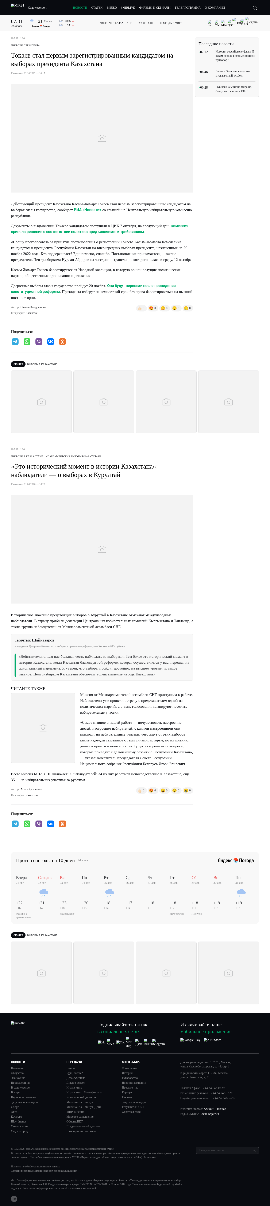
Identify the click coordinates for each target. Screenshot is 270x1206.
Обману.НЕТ (74, 1121)
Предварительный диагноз (83, 1126)
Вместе (70, 1068)
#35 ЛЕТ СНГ (146, 23)
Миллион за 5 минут (79, 1102)
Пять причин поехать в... (82, 1131)
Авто (14, 1111)
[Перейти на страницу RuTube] (149, 1042)
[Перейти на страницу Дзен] (139, 1042)
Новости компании (134, 1082)
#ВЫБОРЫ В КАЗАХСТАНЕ (116, 23)
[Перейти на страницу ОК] (120, 1042)
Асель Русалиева (31, 789)
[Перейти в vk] (50, 342)
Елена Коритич (209, 1114)
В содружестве (20, 1087)
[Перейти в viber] (39, 342)
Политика (17, 1068)
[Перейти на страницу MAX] (111, 1042)
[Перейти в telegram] (15, 342)
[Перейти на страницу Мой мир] (130, 1042)
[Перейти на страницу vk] (101, 1042)
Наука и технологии (23, 1097)
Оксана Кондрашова (33, 307)
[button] (37, 7)
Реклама (127, 1097)
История (127, 1073)
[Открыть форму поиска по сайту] (255, 8)
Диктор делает (75, 1082)
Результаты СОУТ (133, 1107)
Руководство (130, 1078)
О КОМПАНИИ (215, 7)
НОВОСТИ (80, 7)
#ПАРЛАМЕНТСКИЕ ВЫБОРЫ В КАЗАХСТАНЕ (73, 456)
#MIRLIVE (128, 7)
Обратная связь (131, 1111)
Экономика (18, 1078)
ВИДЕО (112, 7)
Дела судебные (75, 1078)
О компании (130, 1068)
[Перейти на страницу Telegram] (158, 1042)
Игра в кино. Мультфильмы (83, 1092)
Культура (16, 1116)
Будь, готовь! (74, 1073)
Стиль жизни (19, 1126)
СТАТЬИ (97, 7)
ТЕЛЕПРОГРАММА (188, 7)
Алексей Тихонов (215, 1108)
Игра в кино (74, 1087)
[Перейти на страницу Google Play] (190, 1042)
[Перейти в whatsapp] (27, 342)
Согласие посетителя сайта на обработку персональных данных (44, 1170)
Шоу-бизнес (18, 1121)
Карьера (127, 1092)
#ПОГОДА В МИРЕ (171, 23)
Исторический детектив (81, 1097)
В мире (15, 1092)
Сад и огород (19, 1131)
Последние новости (216, 43)
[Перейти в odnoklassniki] (62, 342)
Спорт (15, 1107)
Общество (17, 1073)
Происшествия (20, 1082)
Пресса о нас (130, 1087)
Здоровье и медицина (24, 1102)
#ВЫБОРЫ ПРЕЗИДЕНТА (25, 45)
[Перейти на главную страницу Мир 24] (17, 8)
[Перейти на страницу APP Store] (212, 1042)
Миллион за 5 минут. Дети (83, 1107)
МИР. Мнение (75, 1111)
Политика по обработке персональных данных (35, 1166)
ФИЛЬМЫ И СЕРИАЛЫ (154, 7)
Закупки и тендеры (134, 1102)
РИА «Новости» (87, 210)
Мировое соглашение (79, 1116)
